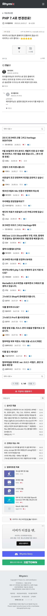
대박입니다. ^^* (9, 435)
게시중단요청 (25, 596)
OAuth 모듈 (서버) (22, 506)
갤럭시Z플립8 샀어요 (11, 249)
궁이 (6, 264)
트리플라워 (9, 23)
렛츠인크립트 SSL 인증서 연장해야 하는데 (20, 191)
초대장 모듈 (19, 480)
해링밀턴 (8, 277)
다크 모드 (28, 600)
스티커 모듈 (19, 489)
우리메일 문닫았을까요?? (13, 201)
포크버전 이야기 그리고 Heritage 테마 (19, 225)
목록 (43, 58)
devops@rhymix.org (23, 608)
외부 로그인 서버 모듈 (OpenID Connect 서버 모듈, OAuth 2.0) (26, 499)
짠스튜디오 (9, 145)
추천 (6, 86)
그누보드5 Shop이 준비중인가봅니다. (18, 296)
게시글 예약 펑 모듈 (22, 471)
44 (28, 195)
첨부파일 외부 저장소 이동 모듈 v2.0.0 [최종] (22, 341)
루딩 (6, 290)
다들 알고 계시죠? (10, 352)
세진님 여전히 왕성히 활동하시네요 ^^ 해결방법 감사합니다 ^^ (24, 426)
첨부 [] (4, 58)
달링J (7, 161)
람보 (6, 243)
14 (26, 264)
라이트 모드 (18, 600)
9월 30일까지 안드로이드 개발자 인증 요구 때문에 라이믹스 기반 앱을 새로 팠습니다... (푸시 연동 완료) (23, 154)
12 (27, 301)
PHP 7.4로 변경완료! (16, 18)
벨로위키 (8, 311)
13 (30, 229)
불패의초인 (9, 345)
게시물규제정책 (32, 593)
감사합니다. (8, 432)
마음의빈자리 (9, 356)
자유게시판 (8, 13)
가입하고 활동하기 (24, 391)
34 (28, 253)
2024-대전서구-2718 (28, 589)
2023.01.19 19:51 (16, 96)
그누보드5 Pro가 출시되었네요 (15, 317)
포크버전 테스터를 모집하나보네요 (17, 259)
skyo (7, 219)
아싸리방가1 (9, 206)
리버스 (7, 171)
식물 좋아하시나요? (10, 307)
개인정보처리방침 (22, 593)
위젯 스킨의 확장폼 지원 (12, 453)
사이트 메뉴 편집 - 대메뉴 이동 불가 (16, 456)
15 (30, 369)
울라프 (7, 301)
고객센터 (33, 596)
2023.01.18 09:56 (12, 73)
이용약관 (12, 593)
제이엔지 (10, 71)
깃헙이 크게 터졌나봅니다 (13, 167)
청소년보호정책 (15, 596)
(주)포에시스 (19, 583)
